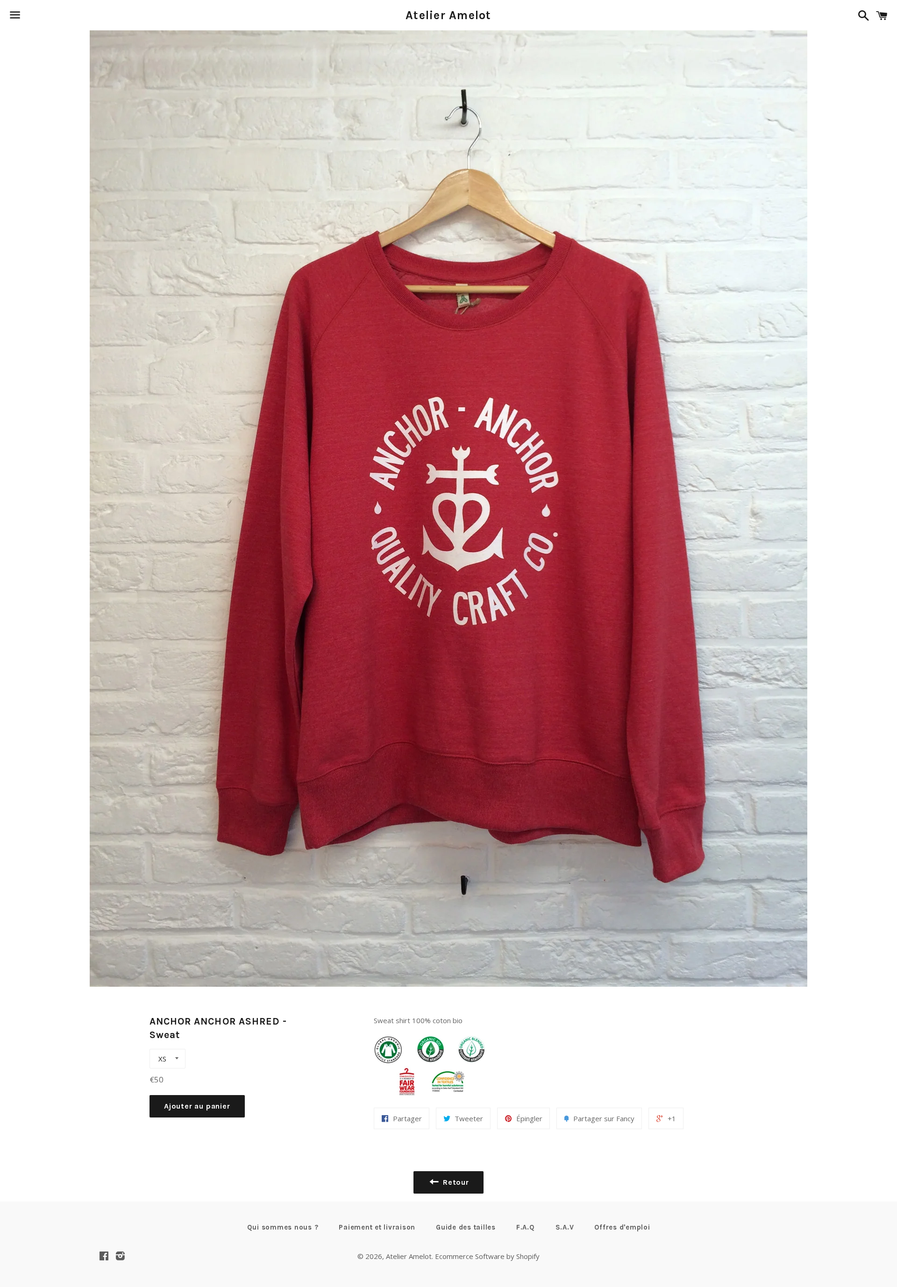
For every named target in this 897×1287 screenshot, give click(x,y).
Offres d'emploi (622, 1227)
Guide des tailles (466, 1227)
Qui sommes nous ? (283, 1227)
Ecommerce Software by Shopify (487, 1256)
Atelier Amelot (448, 15)
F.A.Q (525, 1227)
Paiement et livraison (377, 1227)
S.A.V (564, 1227)
